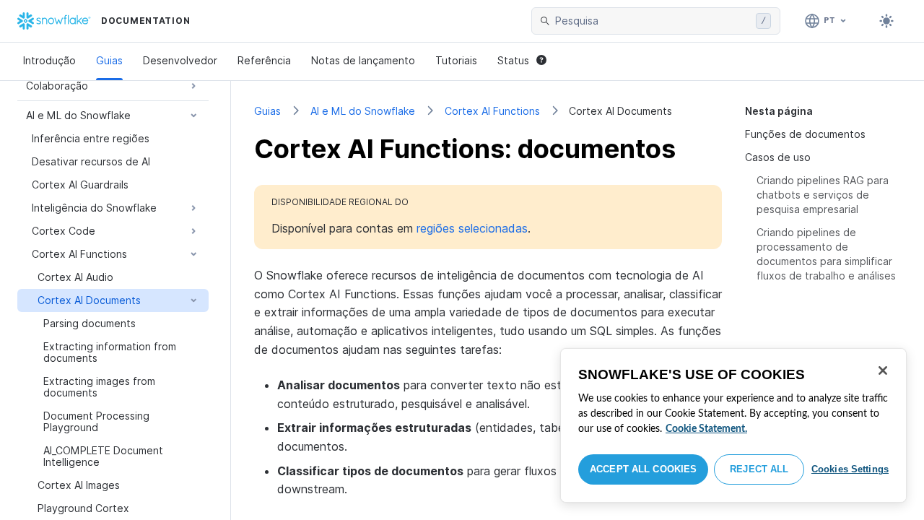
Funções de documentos (805, 134)
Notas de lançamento (363, 60)
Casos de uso (778, 157)
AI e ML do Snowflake (362, 111)
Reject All (759, 469)
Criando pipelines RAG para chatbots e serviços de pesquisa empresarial (823, 194)
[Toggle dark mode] (886, 20)
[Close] (883, 370)
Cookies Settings (850, 469)
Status (513, 60)
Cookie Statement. (706, 429)
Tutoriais (456, 60)
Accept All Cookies (643, 469)
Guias (109, 60)
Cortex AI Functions (492, 111)
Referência (264, 60)
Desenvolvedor (180, 60)
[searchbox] (652, 21)
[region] (733, 425)
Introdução (49, 60)
